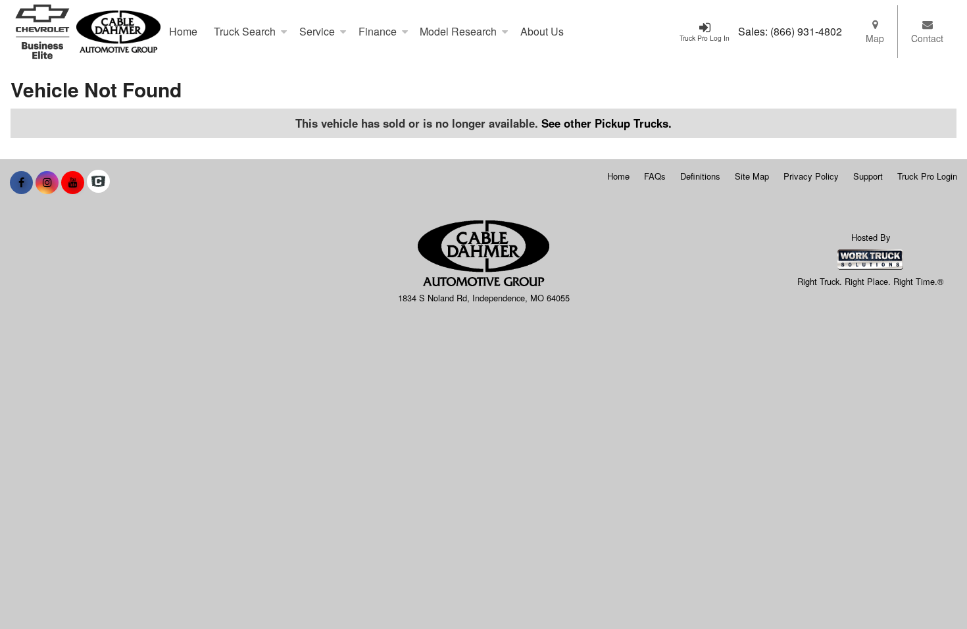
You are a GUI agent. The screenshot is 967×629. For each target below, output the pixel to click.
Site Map (752, 176)
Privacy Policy (811, 176)
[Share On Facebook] (21, 182)
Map (875, 38)
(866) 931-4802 (806, 31)
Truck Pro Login (927, 176)
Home (183, 31)
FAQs (655, 176)
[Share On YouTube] (72, 182)
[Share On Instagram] (47, 182)
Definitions (700, 176)
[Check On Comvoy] (98, 182)
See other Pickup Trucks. (606, 123)
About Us (542, 31)
